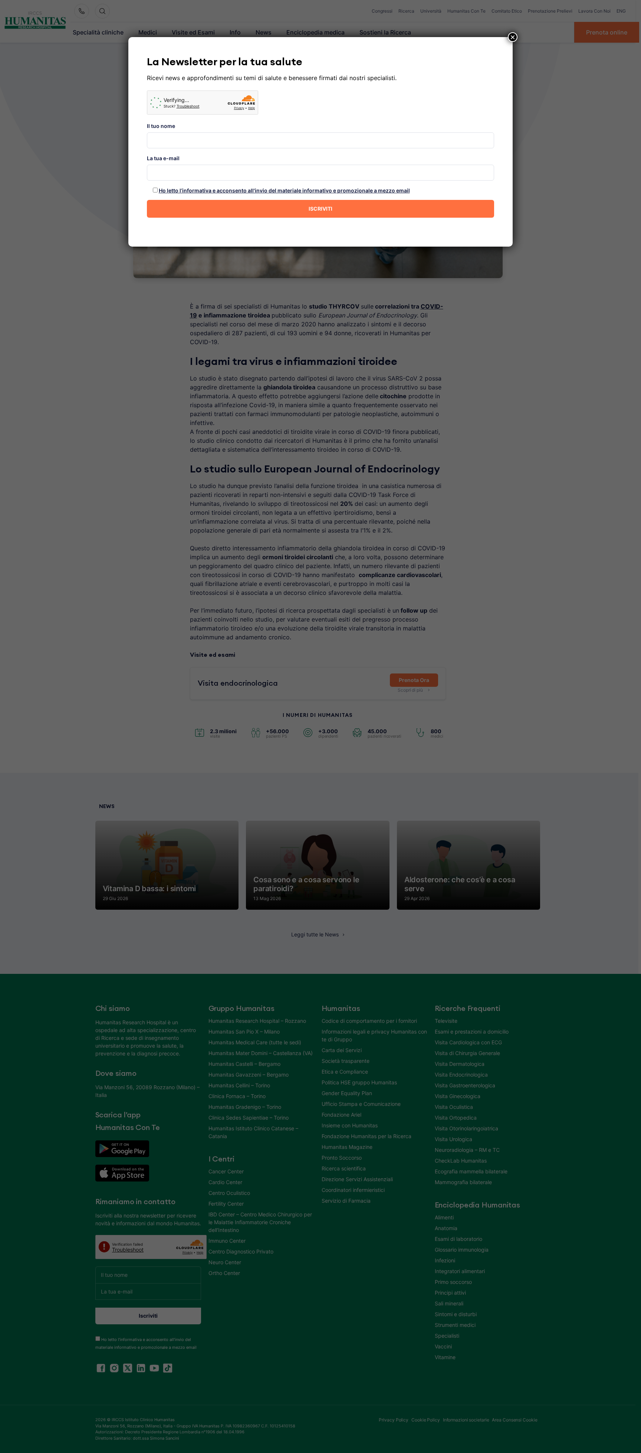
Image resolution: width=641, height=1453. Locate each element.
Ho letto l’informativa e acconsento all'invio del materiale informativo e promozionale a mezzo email (284, 190)
